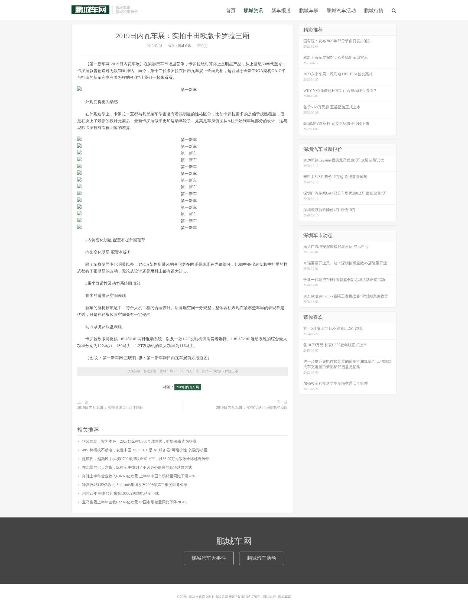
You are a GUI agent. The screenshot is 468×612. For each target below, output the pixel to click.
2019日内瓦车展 (187, 387)
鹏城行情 (374, 10)
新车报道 (281, 10)
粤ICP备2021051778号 (244, 597)
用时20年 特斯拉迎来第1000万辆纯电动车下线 (120, 493)
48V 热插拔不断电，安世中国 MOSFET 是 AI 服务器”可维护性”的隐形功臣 (144, 450)
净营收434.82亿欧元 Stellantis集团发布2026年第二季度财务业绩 (134, 485)
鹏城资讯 (253, 10)
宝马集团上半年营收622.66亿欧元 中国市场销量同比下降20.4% (134, 502)
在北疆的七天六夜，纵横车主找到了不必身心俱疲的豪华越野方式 (137, 467)
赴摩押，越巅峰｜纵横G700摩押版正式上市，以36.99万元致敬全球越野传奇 (145, 459)
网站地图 (269, 597)
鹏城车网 (90, 9)
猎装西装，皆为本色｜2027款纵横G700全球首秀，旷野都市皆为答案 (139, 441)
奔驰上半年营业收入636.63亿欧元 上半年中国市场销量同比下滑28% (139, 476)
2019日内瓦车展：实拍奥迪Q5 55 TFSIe (110, 408)
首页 (231, 10)
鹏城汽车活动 (341, 10)
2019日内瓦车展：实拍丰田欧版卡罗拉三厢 (182, 36)
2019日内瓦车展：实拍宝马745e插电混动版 (252, 408)
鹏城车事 (308, 10)
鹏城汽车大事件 (209, 558)
